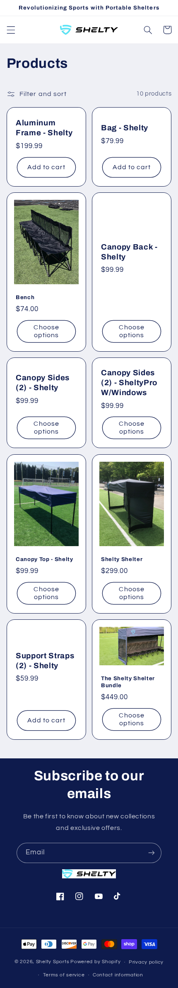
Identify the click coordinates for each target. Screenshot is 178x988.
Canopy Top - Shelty (44, 559)
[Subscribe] (151, 853)
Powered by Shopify (95, 962)
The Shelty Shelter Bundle (128, 681)
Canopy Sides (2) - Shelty (43, 383)
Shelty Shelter (121, 559)
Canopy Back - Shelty (129, 252)
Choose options (46, 331)
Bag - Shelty (124, 128)
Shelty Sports (53, 962)
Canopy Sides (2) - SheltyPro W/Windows (129, 383)
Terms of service (64, 975)
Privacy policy (146, 962)
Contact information (118, 975)
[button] (10, 29)
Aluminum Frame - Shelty (44, 128)
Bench (25, 297)
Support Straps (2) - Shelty (45, 660)
